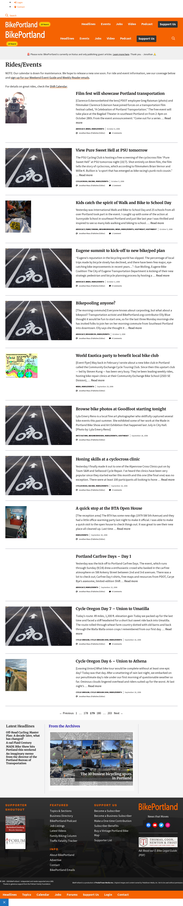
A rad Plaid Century (19, 742)
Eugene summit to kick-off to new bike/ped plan (120, 250)
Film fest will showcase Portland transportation (120, 93)
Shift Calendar (58, 86)
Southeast (140, 229)
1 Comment (116, 185)
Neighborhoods (106, 229)
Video (132, 24)
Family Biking (92, 229)
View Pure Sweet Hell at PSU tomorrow (111, 150)
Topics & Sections (61, 811)
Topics (26, 895)
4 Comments (117, 644)
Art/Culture (82, 435)
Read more (86, 175)
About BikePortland (62, 855)
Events (106, 24)
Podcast (147, 24)
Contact (21, 6)
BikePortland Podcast (63, 821)
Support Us (168, 24)
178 (86, 713)
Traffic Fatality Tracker (63, 841)
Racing (91, 181)
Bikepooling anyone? (95, 303)
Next (118, 713)
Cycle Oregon (82, 640)
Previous (66, 713)
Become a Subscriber (107, 811)
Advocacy (80, 129)
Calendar (43, 895)
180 (99, 713)
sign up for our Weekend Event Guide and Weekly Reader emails (50, 77)
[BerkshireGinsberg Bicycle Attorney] (15, 831)
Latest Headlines (20, 726)
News (88, 129)
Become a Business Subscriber (113, 816)
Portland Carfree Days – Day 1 (103, 556)
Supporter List (103, 840)
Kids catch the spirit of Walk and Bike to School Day (123, 202)
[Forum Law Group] (15, 848)
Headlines (88, 24)
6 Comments (117, 591)
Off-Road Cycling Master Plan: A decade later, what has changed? (23, 735)
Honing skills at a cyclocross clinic (108, 459)
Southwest (151, 229)
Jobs (119, 24)
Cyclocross (81, 181)
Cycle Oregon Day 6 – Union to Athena (111, 661)
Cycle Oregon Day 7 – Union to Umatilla (112, 608)
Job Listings (57, 826)
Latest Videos (58, 831)
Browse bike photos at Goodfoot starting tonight (121, 409)
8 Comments (117, 286)
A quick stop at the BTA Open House (109, 508)
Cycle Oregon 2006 (99, 640)
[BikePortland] (25, 35)
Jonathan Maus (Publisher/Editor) (92, 133)
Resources (91, 334)
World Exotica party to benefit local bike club (117, 355)
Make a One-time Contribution (113, 821)
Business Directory (61, 816)
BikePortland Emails (62, 870)
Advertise (55, 860)
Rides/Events (98, 129)
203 (110, 713)
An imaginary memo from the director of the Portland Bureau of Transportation (21, 758)
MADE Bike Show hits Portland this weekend (21, 748)
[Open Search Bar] (11, 15)
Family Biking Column (63, 836)
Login (20, 2)
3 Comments (117, 133)
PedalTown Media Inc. (105, 883)
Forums (72, 895)
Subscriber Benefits (106, 826)
